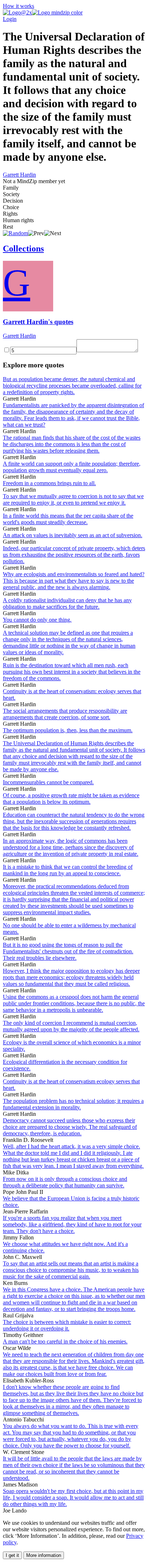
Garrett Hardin (19, 175)
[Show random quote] (15, 233)
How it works (18, 6)
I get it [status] (12, 1555)
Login (10, 19)
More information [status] (43, 1555)
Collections (23, 248)
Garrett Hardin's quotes (38, 321)
